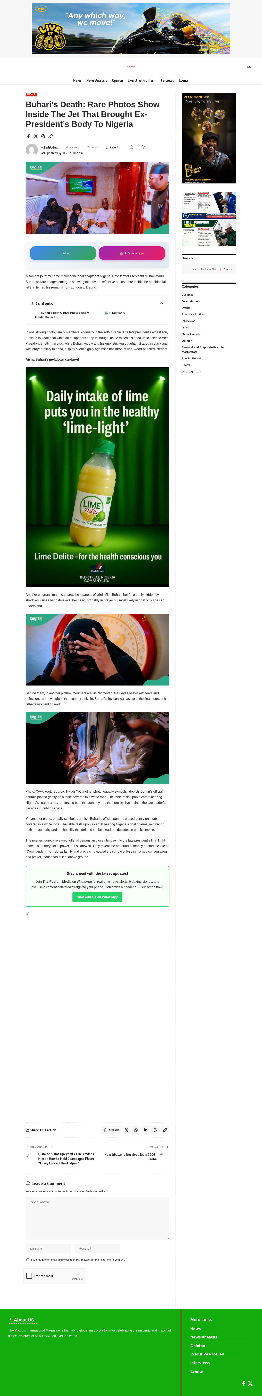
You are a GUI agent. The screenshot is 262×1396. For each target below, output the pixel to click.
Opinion (209, 340)
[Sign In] (11, 67)
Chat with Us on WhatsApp (97, 897)
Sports (209, 365)
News (31, 94)
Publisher (51, 147)
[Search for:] (204, 269)
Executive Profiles (209, 314)
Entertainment (209, 301)
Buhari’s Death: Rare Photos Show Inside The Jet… (62, 315)
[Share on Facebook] (28, 136)
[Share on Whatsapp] (136, 1130)
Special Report (209, 358)
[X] (250, 1383)
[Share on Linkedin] (145, 1130)
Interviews (209, 321)
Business (208, 294)
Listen (62, 253)
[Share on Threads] (43, 136)
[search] (241, 67)
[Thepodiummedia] (131, 67)
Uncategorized (209, 371)
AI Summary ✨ (132, 253)
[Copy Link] (50, 136)
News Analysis (209, 334)
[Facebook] (243, 1383)
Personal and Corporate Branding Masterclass (208, 349)
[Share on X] (36, 136)
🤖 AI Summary (114, 312)
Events (209, 308)
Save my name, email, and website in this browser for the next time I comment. (78, 1259)
